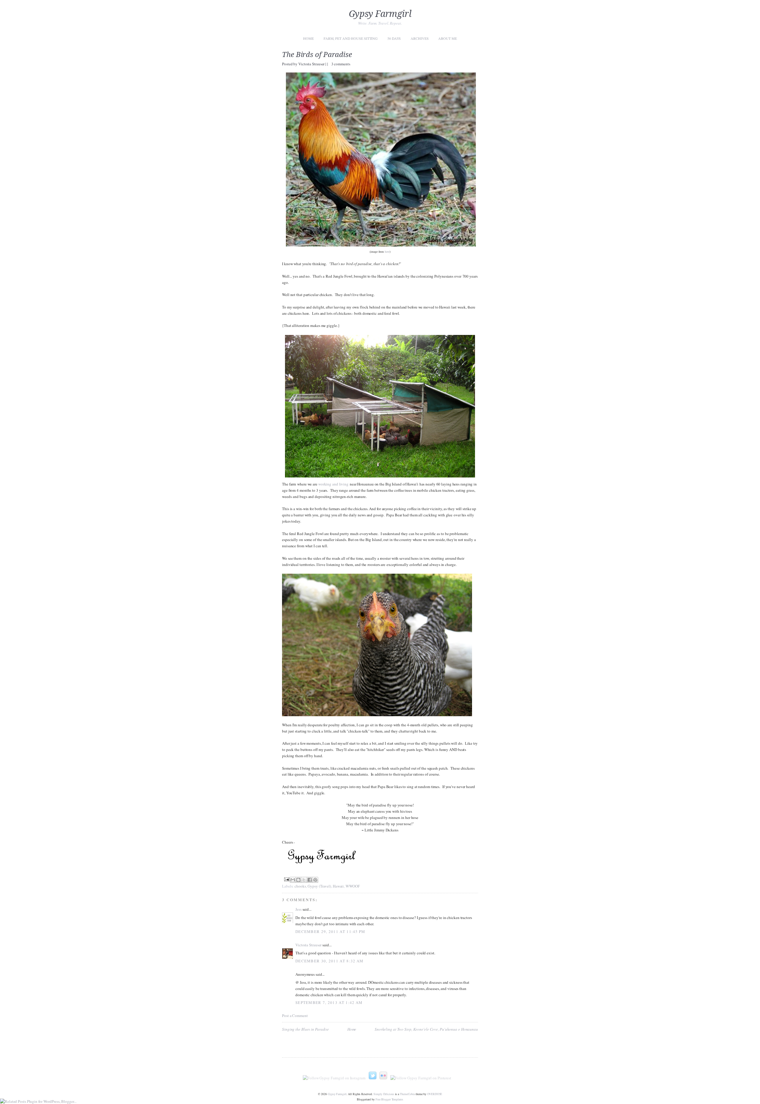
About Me (447, 38)
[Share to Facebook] (310, 880)
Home (308, 38)
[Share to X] (304, 880)
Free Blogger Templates (389, 1099)
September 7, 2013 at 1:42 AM (328, 1002)
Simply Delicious (383, 1094)
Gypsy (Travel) (319, 886)
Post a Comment (295, 1015)
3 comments (340, 64)
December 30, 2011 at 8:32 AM (329, 961)
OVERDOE (434, 1094)
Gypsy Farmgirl (380, 14)
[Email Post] (286, 878)
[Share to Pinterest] (315, 880)
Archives (419, 38)
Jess (298, 909)
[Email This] (293, 880)
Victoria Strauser (311, 64)
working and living (333, 484)
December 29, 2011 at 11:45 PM (330, 931)
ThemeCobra (407, 1094)
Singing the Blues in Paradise (305, 1029)
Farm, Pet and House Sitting (351, 38)
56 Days (394, 38)
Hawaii (338, 886)
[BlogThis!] (298, 880)
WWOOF (353, 886)
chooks (300, 886)
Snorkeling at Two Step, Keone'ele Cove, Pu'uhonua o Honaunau (426, 1029)
